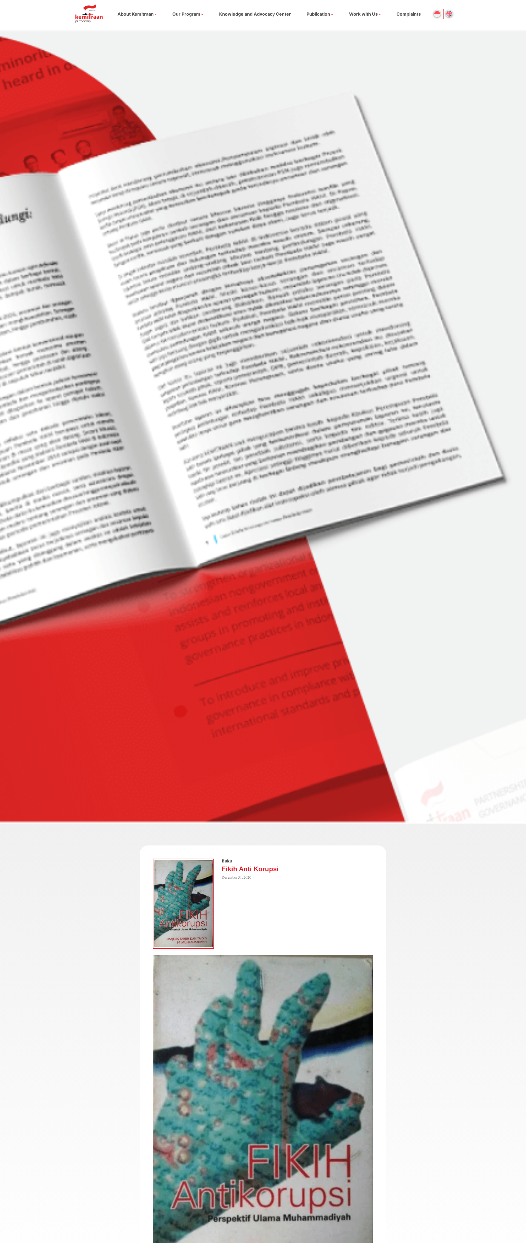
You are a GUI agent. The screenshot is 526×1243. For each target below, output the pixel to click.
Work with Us (363, 14)
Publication (318, 14)
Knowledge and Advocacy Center (255, 14)
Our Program (186, 14)
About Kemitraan (136, 14)
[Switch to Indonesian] (437, 14)
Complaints (408, 14)
